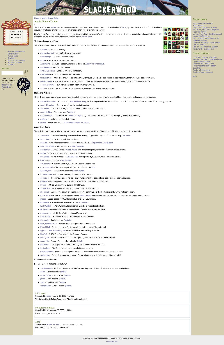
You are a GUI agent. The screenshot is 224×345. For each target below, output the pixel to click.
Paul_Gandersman (48, 224)
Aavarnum (45, 136)
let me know (87, 37)
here (124, 27)
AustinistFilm (46, 112)
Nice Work (41, 293)
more (195, 76)
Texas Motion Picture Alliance (76, 123)
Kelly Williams (46, 206)
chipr (42, 272)
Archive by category (16, 60)
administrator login (112, 341)
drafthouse (45, 74)
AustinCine (45, 64)
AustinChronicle (47, 105)
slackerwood (46, 268)
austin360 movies (48, 102)
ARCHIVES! (16, 37)
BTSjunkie (44, 157)
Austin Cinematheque (94, 64)
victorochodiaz (46, 252)
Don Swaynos (78, 171)
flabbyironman (46, 174)
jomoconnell (45, 195)
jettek (42, 279)
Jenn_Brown (45, 275)
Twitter (53, 27)
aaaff (42, 60)
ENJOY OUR (16, 34)
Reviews (11, 58)
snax (42, 282)
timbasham (45, 248)
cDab (42, 160)
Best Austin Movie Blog (7, 86)
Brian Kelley (72, 157)
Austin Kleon (71, 150)
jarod (49, 296)
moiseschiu (45, 217)
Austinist (71, 112)
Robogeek (44, 238)
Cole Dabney (65, 160)
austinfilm (44, 109)
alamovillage (45, 57)
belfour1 (44, 153)
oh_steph (44, 220)
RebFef (43, 234)
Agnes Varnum (53, 324)
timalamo (44, 245)
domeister (44, 178)
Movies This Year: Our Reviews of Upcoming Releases (207, 35)
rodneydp (44, 241)
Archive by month (15, 62)
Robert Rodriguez (45, 307)
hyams (43, 185)
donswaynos (45, 171)
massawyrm (45, 213)
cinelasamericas (47, 71)
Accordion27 (46, 139)
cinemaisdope (46, 116)
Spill (93, 167)
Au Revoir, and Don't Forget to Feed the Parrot (206, 31)
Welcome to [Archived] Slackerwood (203, 24)
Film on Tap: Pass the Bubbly (205, 47)
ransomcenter (46, 81)
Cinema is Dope (75, 116)
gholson (43, 181)
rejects (43, 231)
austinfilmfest (46, 67)
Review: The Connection (203, 49)
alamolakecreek (47, 53)
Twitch (79, 241)
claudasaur (45, 164)
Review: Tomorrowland (203, 72)
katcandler (45, 202)
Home (36, 18)
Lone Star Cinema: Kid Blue (205, 28)
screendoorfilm (47, 85)
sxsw (42, 88)
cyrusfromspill (46, 167)
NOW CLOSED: (16, 32)
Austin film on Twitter (50, 18)
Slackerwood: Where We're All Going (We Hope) (206, 39)
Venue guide (13, 56)
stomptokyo (45, 286)
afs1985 (43, 50)
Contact (11, 64)
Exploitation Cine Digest (102, 143)
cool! (38, 322)
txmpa (43, 123)
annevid (43, 143)
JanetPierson (46, 188)
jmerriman (44, 192)
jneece (43, 199)
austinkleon (45, 150)
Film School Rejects (57, 231)
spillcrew (44, 119)
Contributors (13, 54)
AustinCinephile (47, 146)
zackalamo (45, 255)
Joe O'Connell (85, 195)
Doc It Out (126, 136)
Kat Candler (82, 202)
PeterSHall (45, 227)
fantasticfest (45, 78)
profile (63, 272)
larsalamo (44, 209)
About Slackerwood (16, 52)
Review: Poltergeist (201, 70)
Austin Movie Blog (78, 102)
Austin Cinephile (77, 146)
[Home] (112, 15)
